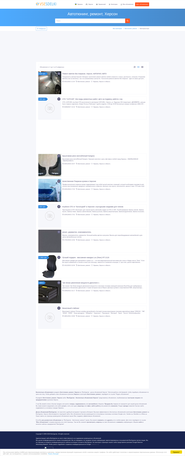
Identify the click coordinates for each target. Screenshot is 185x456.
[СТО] (49, 108)
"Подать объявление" (122, 394)
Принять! (176, 452)
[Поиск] (127, 21)
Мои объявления (128, 4)
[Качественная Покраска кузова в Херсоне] (49, 190)
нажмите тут (95, 444)
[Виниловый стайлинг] (49, 317)
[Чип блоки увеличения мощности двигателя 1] (49, 291)
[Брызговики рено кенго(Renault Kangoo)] (49, 164)
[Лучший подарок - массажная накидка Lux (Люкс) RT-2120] (49, 266)
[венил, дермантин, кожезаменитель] (49, 241)
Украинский (102, 4)
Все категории (117, 28)
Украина (80, 4)
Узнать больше (53, 453)
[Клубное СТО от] (49, 215)
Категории (114, 4)
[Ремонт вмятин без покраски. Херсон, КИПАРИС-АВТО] (49, 82)
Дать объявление (142, 4)
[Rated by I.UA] (49, 448)
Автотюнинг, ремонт (131, 28)
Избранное (42, 28)
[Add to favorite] (58, 73)
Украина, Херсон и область (101, 81)
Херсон (90, 4)
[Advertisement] (92, 45)
